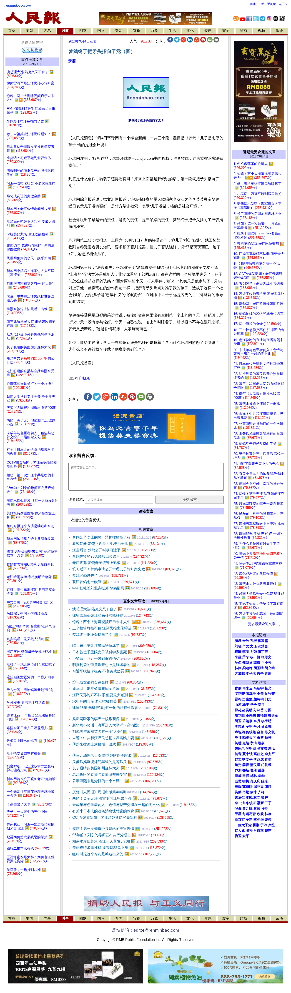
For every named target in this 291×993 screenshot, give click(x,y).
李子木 (251, 673)
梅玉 (238, 836)
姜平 (249, 759)
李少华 (258, 819)
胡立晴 (270, 668)
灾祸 (136, 30)
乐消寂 (247, 721)
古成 (238, 688)
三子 (268, 803)
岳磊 (261, 770)
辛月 (256, 721)
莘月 (256, 726)
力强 (253, 652)
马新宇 (258, 688)
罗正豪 (240, 694)
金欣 (245, 641)
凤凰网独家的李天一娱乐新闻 (113, 719)
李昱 (238, 657)
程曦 (238, 652)
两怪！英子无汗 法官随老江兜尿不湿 (119, 798)
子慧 (249, 819)
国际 (101, 30)
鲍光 (238, 765)
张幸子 (251, 694)
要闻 (29, 30)
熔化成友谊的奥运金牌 (107, 682)
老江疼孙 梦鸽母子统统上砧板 (114, 563)
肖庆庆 (255, 781)
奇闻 (118, 30)
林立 (256, 797)
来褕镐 (262, 715)
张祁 (249, 830)
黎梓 (264, 797)
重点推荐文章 (32, 60)
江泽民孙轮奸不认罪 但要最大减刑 (118, 695)
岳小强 (266, 662)
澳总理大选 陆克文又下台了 (111, 609)
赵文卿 (240, 759)
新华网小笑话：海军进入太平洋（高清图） (122, 725)
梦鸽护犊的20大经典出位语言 (111, 556)
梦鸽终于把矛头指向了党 (109, 634)
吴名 (238, 662)
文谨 (253, 646)
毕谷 (238, 737)
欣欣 (260, 814)
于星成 (240, 814)
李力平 (270, 754)
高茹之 (258, 754)
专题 (208, 30)
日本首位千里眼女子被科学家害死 (117, 652)
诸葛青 (251, 814)
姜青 (245, 765)
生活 (172, 30)
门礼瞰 (266, 765)
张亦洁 (262, 748)
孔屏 (253, 641)
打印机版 (82, 378)
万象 (154, 30)
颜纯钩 (258, 699)
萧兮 (245, 657)
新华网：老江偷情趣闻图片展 (114, 689)
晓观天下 (249, 737)
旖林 (253, 776)
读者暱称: (76, 499)
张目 (268, 786)
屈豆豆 (258, 786)
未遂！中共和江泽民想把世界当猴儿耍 (121, 738)
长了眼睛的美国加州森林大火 (114, 768)
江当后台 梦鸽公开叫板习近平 (115, 550)
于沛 (263, 825)
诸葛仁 (240, 797)
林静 (238, 668)
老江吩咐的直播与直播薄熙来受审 (118, 774)
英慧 (238, 743)
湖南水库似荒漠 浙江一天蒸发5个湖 (119, 841)
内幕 (47, 30)
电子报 (283, 4)
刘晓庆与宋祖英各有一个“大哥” (115, 732)
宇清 (253, 743)
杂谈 (279, 30)
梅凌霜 (263, 641)
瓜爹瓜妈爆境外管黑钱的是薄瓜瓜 (117, 762)
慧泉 (261, 743)
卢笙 (271, 825)
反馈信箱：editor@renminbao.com (145, 930)
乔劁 (238, 770)
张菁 (271, 694)
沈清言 (263, 646)
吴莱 (238, 792)
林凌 (268, 814)
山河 (238, 704)
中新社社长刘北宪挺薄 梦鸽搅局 (116, 588)
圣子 (253, 704)
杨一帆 (255, 657)
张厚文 (266, 657)
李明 (245, 652)
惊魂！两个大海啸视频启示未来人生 (121, 622)
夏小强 (247, 754)
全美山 (262, 694)
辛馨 (238, 786)
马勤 (245, 792)
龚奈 (256, 662)
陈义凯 (270, 732)
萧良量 (255, 765)
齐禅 (261, 792)
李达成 (258, 759)
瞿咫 (253, 770)
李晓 (249, 797)
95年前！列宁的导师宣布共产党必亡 (119, 835)
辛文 (245, 646)
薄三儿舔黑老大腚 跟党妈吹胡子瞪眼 (120, 755)
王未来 (251, 715)
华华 (261, 776)
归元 (268, 699)
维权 (243, 30)
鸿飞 (271, 748)
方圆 (268, 710)
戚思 (238, 781)
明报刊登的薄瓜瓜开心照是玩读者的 (119, 665)
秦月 (261, 704)
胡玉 (238, 721)
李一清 (240, 803)
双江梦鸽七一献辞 (105, 582)
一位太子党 (243, 825)
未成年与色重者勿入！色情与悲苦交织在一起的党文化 (134, 805)
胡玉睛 (258, 668)
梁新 (260, 803)
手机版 (271, 4)
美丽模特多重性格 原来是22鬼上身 (118, 848)
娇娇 (268, 819)
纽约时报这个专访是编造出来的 (116, 854)
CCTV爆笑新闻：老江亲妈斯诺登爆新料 (123, 817)
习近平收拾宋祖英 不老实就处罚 (116, 671)
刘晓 (238, 646)
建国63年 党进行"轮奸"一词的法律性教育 (120, 708)
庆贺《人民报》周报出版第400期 (114, 792)
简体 (253, 4)
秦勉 (249, 699)
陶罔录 (240, 748)
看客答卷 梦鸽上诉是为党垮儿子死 (118, 544)
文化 (190, 30)
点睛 (245, 743)
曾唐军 (273, 715)
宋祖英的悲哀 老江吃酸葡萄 (113, 701)
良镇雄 (251, 732)
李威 (238, 776)
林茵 (260, 710)
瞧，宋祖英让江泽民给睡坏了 (114, 646)
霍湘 (256, 825)
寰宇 (225, 30)
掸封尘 (240, 710)
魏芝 (268, 830)
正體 (261, 4)
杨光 (268, 688)
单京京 (240, 819)
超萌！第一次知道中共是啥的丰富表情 (122, 829)
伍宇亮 (263, 652)
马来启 (247, 688)
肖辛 (260, 673)
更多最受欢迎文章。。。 (267, 624)
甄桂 (268, 737)
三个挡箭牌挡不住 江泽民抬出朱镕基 (119, 628)
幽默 (83, 30)
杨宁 (245, 704)
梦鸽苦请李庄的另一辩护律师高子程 (120, 537)
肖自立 (258, 830)
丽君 (238, 641)
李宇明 (266, 721)
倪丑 (238, 808)
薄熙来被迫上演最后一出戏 (112, 744)
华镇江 (251, 803)
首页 (11, 30)
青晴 (268, 759)
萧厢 (72, 61)
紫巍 (256, 808)
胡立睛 (240, 715)
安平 (245, 836)
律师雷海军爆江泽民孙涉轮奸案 (112, 615)
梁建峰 (247, 668)
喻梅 (245, 781)
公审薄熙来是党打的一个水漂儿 (116, 781)
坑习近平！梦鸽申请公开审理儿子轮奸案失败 (126, 569)
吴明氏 (251, 710)
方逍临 (240, 673)
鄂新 (245, 770)
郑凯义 (247, 662)
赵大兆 (240, 830)
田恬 (245, 776)
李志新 (240, 726)
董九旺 (247, 808)
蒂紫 (260, 737)
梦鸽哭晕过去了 (100, 575)
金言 (260, 732)
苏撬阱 (247, 786)
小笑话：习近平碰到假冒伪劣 (111, 658)
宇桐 (249, 726)
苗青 (238, 754)
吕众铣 (266, 726)
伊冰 (253, 792)
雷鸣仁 (240, 699)
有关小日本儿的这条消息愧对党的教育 (121, 811)
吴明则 (251, 748)
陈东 (264, 781)
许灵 (264, 808)
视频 (261, 30)
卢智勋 (240, 732)
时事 (65, 30)
